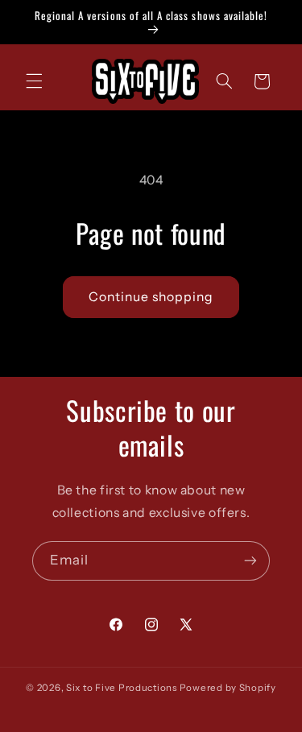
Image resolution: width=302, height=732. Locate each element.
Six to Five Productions (121, 687)
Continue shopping (151, 296)
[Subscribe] (250, 561)
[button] (33, 81)
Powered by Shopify (228, 687)
